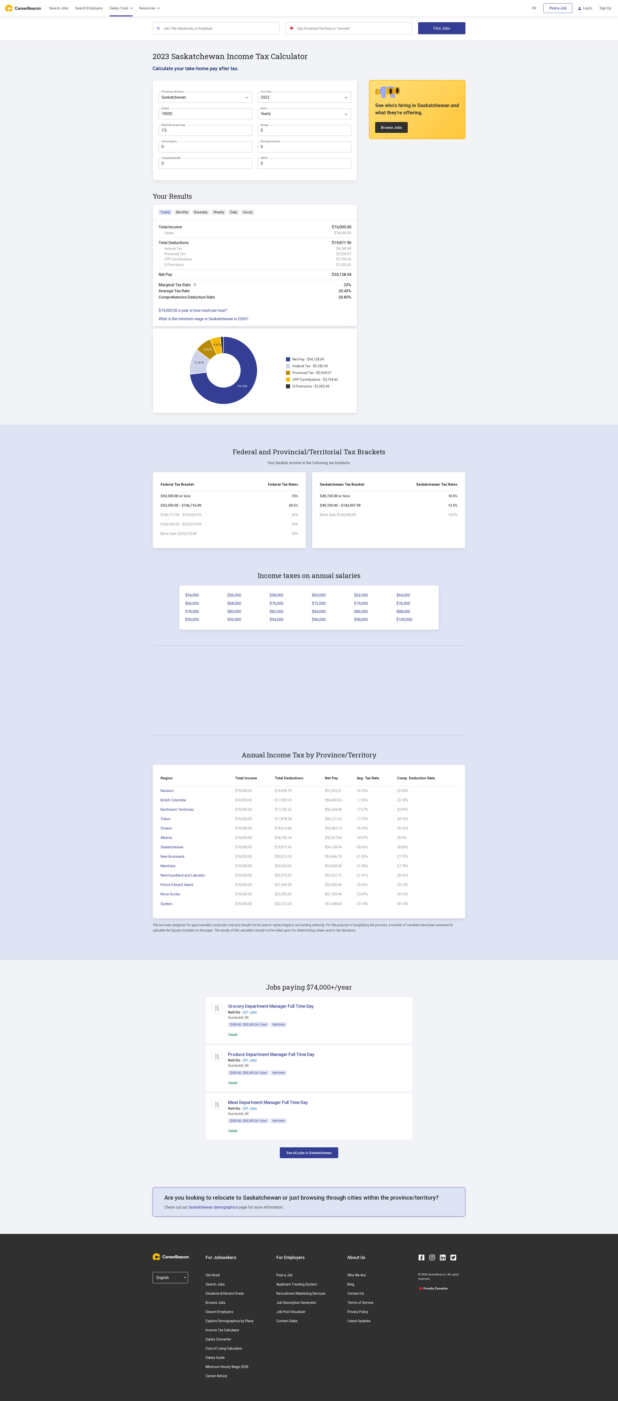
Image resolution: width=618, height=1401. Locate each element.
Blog (350, 1284)
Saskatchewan (172, 847)
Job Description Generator (296, 1303)
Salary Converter (218, 1339)
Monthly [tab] (182, 212)
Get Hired (213, 1275)
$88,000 (403, 611)
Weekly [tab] (218, 212)
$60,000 (319, 595)
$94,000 (276, 619)
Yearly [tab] (165, 212)
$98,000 (361, 619)
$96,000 (319, 619)
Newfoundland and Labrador (183, 875)
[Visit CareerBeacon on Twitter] (453, 1257)
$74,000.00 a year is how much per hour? (193, 310)
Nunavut (167, 791)
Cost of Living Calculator (224, 1348)
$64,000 (403, 595)
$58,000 (276, 595)
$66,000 (192, 603)
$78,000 (192, 611)
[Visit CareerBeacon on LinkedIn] (442, 1257)
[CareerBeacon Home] (23, 8)
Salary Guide (215, 1358)
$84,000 (319, 611)
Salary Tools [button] (119, 8)
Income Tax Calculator (222, 1330)
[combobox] (221, 28)
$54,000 (192, 595)
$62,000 (361, 595)
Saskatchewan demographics (213, 1207)
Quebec (167, 904)
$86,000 (361, 611)
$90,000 (192, 619)
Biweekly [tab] (201, 212)
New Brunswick (172, 857)
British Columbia (173, 800)
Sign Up (605, 8)
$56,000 (234, 595)
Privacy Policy (357, 1312)
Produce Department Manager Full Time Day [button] (271, 1054)
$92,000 (234, 619)
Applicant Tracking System (296, 1284)
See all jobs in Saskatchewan (309, 1153)
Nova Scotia (170, 894)
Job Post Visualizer (291, 1312)
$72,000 (319, 603)
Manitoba (168, 866)
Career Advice (216, 1376)
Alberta (166, 838)
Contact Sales (287, 1321)
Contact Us (355, 1293)
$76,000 (403, 603)
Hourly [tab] (248, 212)
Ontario (166, 828)
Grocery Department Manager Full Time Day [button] (271, 1006)
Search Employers (89, 8)
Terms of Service (360, 1303)
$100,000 (404, 619)
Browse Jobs (391, 127)
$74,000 (361, 603)
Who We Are (356, 1275)
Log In (587, 8)
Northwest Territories (177, 810)
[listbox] (205, 97)
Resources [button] (147, 8)
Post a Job (557, 8)
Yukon (165, 819)
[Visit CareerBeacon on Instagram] (432, 1257)
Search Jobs (58, 8)
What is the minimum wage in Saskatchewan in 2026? (203, 319)
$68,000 (234, 603)
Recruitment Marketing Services (300, 1293)
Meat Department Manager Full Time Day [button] (268, 1102)
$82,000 (276, 611)
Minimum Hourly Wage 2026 (227, 1367)
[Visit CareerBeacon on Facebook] (421, 1257)
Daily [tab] (233, 212)
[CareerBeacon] (171, 1257)
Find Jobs (441, 28)
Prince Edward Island (177, 885)
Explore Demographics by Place (229, 1321)
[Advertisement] (309, 690)
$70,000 (276, 603)
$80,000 (234, 611)
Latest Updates (359, 1321)
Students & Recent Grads (225, 1293)
